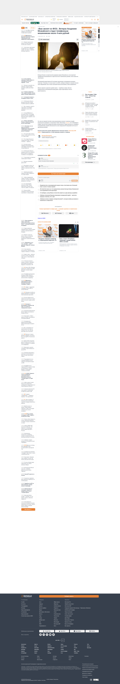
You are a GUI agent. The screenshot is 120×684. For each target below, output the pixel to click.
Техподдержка (24, 606)
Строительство (57, 613)
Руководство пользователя (87, 675)
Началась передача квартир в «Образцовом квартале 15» (48, 239)
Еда (40, 621)
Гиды (40, 615)
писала (67, 122)
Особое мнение (57, 606)
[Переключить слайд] (99, 33)
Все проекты (67, 625)
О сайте (23, 602)
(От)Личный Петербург (70, 610)
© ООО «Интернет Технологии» (52, 679)
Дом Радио (67, 617)
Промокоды (90, 136)
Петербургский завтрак (90, 16)
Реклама (23, 608)
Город (40, 617)
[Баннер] (35, 23)
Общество (56, 604)
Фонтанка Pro (68, 602)
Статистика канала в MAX (27, 615)
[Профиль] (97, 19)
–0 (77, 163)
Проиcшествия (57, 610)
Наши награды (85, 677)
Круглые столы (68, 621)
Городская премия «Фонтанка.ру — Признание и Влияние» (78, 608)
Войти (42, 181)
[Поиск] (91, 19)
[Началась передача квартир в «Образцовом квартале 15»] (48, 230)
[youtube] (50, 634)
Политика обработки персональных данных (90, 665)
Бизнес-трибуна (42, 608)
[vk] (47, 634)
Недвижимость (42, 625)
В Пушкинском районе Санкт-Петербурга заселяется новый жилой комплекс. (46, 243)
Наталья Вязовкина (47, 135)
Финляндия (56, 621)
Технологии (56, 615)
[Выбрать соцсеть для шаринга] (77, 39)
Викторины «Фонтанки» (44, 612)
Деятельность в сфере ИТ (86, 673)
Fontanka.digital (68, 615)
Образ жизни (57, 602)
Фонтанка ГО (41, 16)
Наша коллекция (68, 612)
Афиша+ (41, 604)
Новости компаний (44, 222)
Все (23, 27)
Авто (40, 602)
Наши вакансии (24, 613)
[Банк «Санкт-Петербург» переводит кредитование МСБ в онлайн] (69, 230)
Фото (55, 625)
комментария (44, 39)
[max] (40, 634)
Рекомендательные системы (87, 671)
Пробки (60, 19)
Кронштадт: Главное (69, 619)
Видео (40, 610)
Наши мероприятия (25, 610)
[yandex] (53, 634)
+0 (73, 163)
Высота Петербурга (69, 623)
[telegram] (43, 634)
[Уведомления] (94, 19)
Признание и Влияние (61, 16)
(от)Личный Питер (33, 16)
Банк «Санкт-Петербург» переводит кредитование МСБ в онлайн (67, 240)
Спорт (55, 612)
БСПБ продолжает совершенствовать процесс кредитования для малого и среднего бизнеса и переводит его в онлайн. (68, 244)
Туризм (55, 617)
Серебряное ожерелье (50, 16)
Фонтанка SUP (24, 16)
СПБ (26, 27)
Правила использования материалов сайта (90, 667)
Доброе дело (42, 619)
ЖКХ (40, 623)
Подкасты (56, 608)
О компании (24, 612)
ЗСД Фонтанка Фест (78, 16)
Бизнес (40, 606)
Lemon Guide (70, 16)
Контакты (23, 604)
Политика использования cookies (88, 669)
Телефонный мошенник (43, 140)
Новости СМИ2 (41, 218)
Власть (40, 613)
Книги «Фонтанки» (69, 613)
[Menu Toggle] (22, 19)
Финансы (56, 619)
